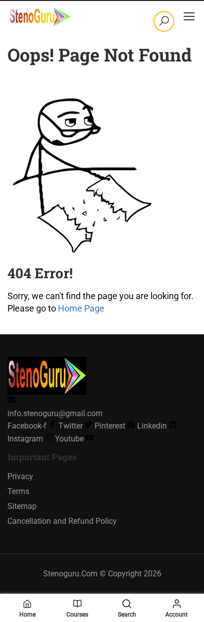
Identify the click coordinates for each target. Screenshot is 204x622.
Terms (18, 491)
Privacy (20, 476)
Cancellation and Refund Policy (62, 521)
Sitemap (22, 506)
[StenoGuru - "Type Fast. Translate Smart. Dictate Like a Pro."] (39, 15)
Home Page (81, 308)
